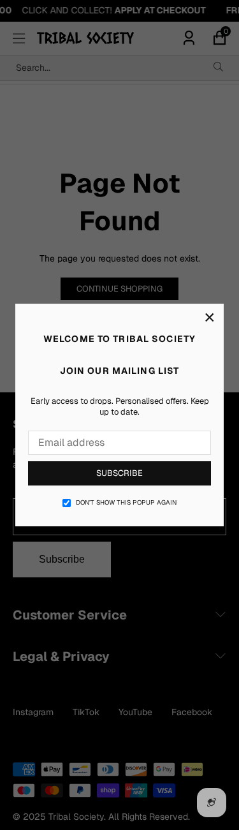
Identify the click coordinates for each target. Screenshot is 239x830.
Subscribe (119, 473)
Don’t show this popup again (126, 502)
